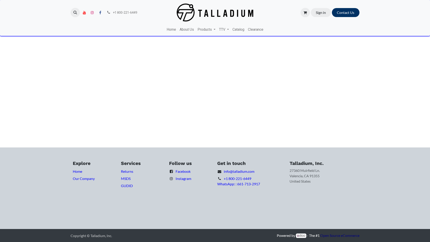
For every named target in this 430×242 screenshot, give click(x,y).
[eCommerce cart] (305, 12)
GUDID (127, 186)
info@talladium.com (239, 171)
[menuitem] (171, 29)
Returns (127, 171)
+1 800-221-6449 (237, 178)
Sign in (321, 12)
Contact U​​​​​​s (345, 12)
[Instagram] (92, 12)
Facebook (183, 171)
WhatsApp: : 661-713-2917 (238, 184)
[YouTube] (84, 12)
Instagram (183, 178)
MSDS (126, 178)
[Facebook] (100, 12)
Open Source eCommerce (339, 235)
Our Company (84, 178)
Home (77, 171)
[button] (75, 12)
